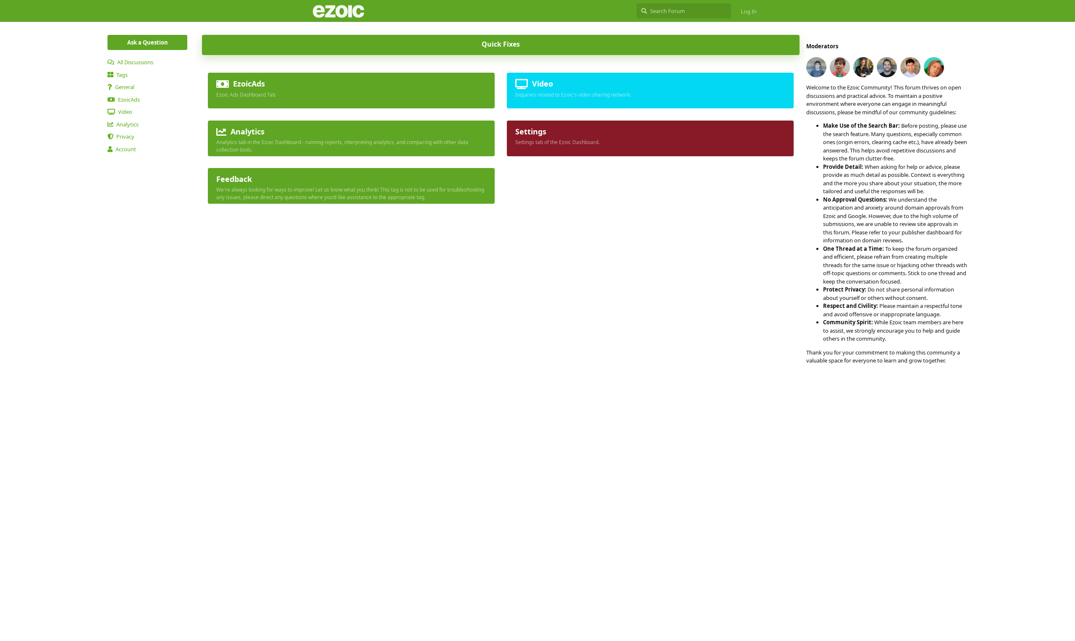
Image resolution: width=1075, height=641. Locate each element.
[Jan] (887, 67)
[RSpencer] (934, 67)
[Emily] (840, 67)
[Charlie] (816, 67)
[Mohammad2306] (910, 67)
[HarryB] (863, 67)
